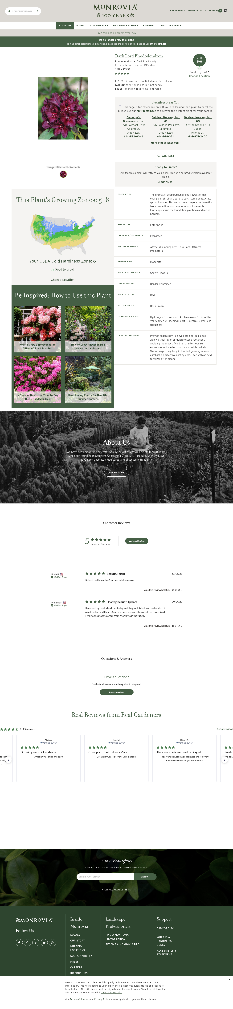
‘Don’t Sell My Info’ (111, 992)
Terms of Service (79, 999)
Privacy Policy (102, 999)
